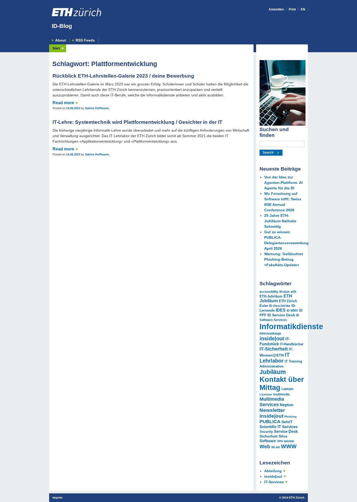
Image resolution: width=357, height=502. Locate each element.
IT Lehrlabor (275, 358)
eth (293, 291)
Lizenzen (266, 394)
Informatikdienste (291, 326)
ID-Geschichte (279, 305)
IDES (281, 310)
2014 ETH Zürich (293, 497)
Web (265, 446)
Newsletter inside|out (272, 413)
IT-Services (274, 482)
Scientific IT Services (279, 427)
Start (56, 48)
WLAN (275, 447)
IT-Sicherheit (274, 349)
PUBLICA (270, 421)
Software (268, 441)
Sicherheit (269, 436)
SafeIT (287, 422)
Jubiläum (273, 372)
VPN (280, 441)
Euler (264, 306)
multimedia (281, 394)
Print (292, 9)
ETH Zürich (288, 301)
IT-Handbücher (291, 344)
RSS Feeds (85, 40)
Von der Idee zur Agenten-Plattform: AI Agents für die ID (283, 182)
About (60, 40)
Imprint (57, 497)
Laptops (287, 388)
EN (303, 9)
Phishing (290, 416)
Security (266, 432)
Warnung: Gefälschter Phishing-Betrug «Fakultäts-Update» (283, 259)
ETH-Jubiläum (271, 296)
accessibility (269, 291)
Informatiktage (270, 333)
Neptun (286, 405)
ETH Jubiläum (276, 298)
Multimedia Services (272, 401)
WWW (289, 446)
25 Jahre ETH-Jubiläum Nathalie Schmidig (280, 221)
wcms (289, 441)
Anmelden (276, 9)
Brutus (284, 291)
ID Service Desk (281, 315)
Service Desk (286, 431)
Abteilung (273, 471)
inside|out (272, 338)
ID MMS (292, 310)
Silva (283, 436)
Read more (63, 103)
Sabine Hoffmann (97, 108)
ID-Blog (62, 26)
